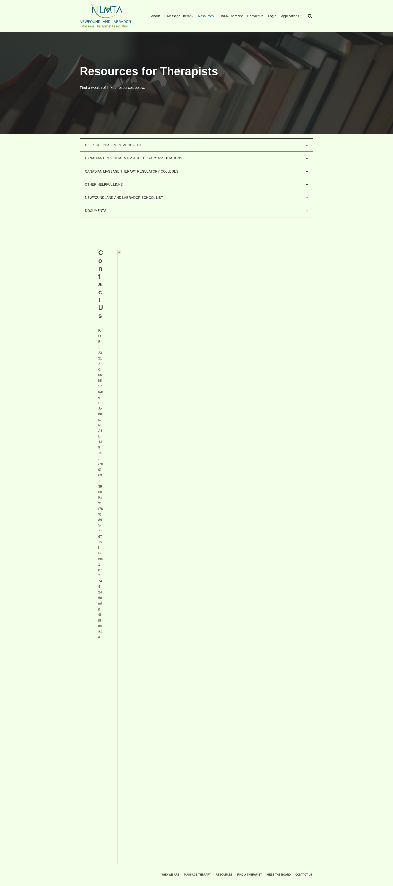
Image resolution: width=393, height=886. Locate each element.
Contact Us (255, 16)
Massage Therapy (180, 16)
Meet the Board (279, 874)
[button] (161, 16)
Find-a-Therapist (230, 16)
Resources (206, 16)
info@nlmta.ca (100, 620)
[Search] (310, 16)
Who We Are (170, 874)
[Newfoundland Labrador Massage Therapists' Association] (106, 16)
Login (272, 16)
